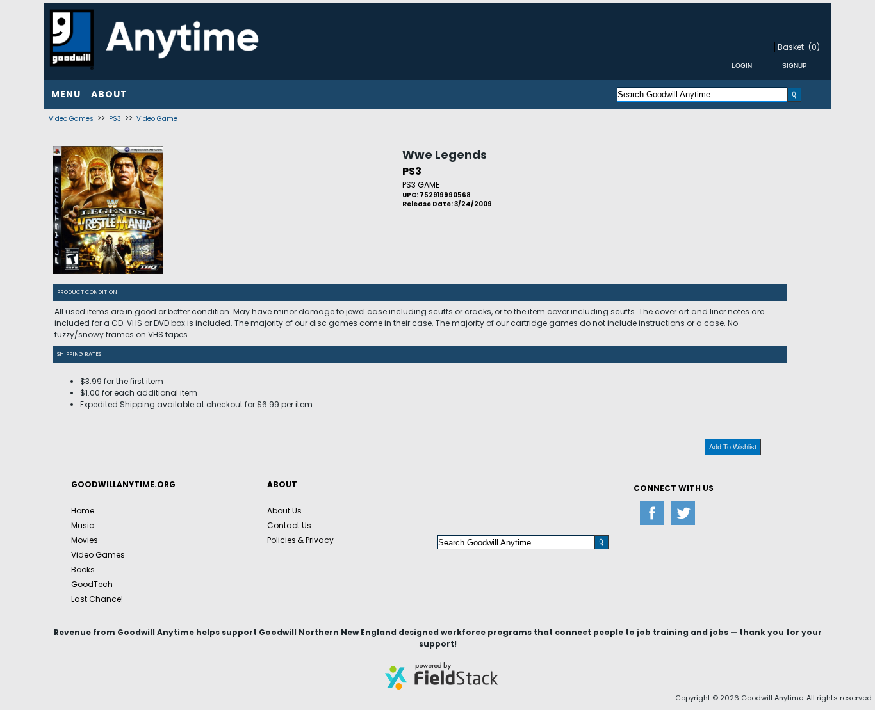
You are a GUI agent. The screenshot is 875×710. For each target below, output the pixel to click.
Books (83, 569)
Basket (791, 47)
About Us (284, 510)
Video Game (156, 119)
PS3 (115, 119)
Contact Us (289, 525)
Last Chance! (97, 598)
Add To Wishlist (732, 447)
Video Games (71, 119)
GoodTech (92, 584)
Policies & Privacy (300, 540)
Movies (84, 540)
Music (82, 525)
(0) (814, 47)
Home (82, 510)
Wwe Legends (444, 155)
